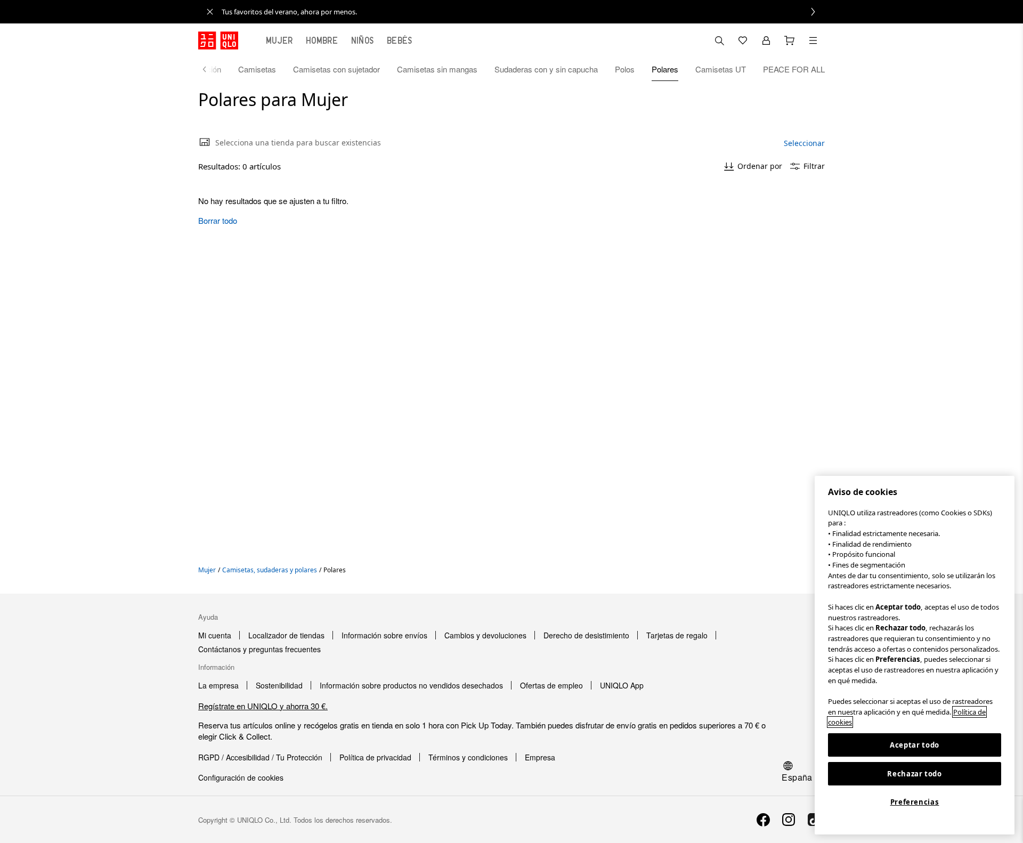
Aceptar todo (914, 745)
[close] (210, 11)
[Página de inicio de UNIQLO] (218, 40)
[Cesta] (789, 40)
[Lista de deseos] (742, 40)
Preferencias (914, 802)
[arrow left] (210, 69)
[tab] (279, 40)
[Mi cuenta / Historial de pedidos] (766, 40)
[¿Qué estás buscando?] (719, 40)
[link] (523, 11)
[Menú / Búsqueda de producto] (813, 40)
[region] (914, 655)
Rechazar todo (914, 774)
